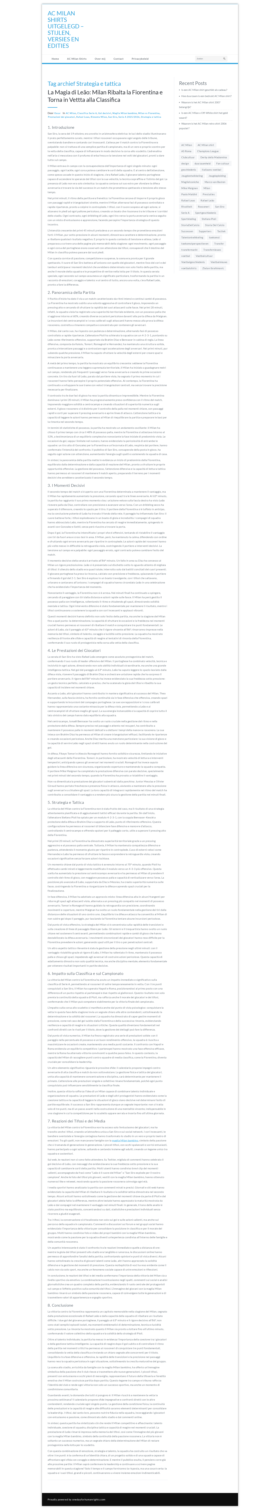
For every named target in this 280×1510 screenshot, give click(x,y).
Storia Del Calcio (214, 225)
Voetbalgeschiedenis (193, 262)
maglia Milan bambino (125, 1140)
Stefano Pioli (209, 218)
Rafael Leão (207, 200)
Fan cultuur (222, 163)
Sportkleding (188, 218)
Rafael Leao (82, 117)
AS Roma (186, 151)
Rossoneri (204, 206)
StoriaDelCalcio (190, 225)
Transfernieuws (212, 249)
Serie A (185, 212)
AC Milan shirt (206, 145)
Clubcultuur (188, 157)
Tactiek (221, 231)
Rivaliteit (186, 206)
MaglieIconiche (190, 181)
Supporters (205, 231)
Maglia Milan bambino (124, 113)
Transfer (219, 243)
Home (55, 58)
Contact (119, 58)
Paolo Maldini (189, 194)
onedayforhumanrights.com (88, 1499)
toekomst (214, 237)
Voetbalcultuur (204, 255)
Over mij (100, 58)
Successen (187, 231)
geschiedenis (188, 169)
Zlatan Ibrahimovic (213, 268)
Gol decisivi (104, 113)
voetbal (185, 255)
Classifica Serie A (87, 113)
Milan (207, 188)
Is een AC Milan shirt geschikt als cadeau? (204, 89)
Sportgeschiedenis (205, 212)
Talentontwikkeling (192, 237)
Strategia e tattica (151, 117)
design (185, 163)
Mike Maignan (189, 188)
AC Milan (71, 113)
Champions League (208, 151)
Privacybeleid (140, 58)
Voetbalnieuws (219, 262)
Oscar (57, 113)
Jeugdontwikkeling (192, 175)
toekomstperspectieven (195, 243)
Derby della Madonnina (213, 157)
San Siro (112, 117)
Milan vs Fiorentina (149, 113)
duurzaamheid (203, 163)
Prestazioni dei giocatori (61, 117)
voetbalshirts (189, 268)
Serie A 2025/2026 (129, 117)
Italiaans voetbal (211, 169)
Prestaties (209, 194)
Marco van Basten (215, 181)
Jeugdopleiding (217, 175)
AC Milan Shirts (77, 58)
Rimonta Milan (99, 117)
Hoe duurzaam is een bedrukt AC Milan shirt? (206, 95)
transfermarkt (189, 249)
